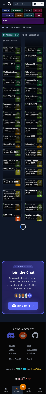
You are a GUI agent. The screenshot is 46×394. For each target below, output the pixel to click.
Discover (12, 353)
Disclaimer (31, 353)
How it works (32, 349)
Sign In (40, 4)
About (29, 345)
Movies (12, 345)
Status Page (14, 359)
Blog (28, 359)
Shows (11, 349)
